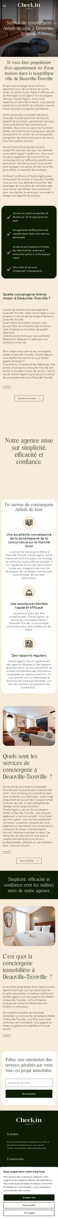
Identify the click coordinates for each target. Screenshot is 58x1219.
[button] (4, 6)
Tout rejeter (29, 1213)
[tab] (29, 387)
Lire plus (7, 386)
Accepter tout (29, 1197)
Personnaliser (29, 1205)
